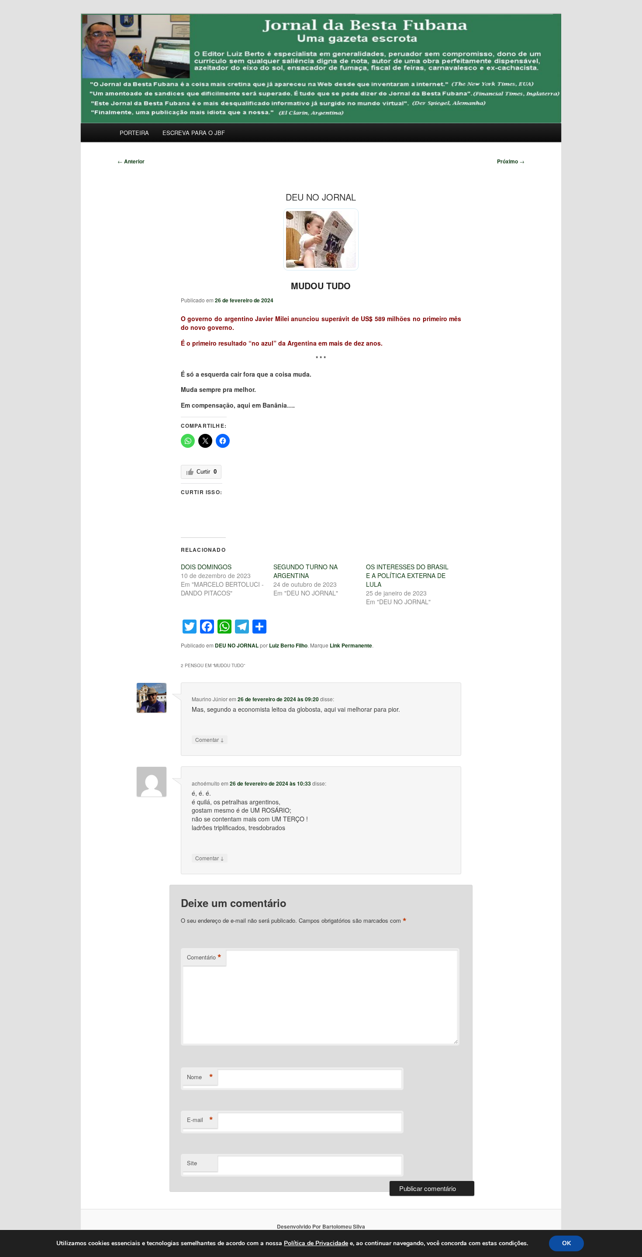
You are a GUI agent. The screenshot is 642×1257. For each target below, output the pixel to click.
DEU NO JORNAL (237, 645)
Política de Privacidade (316, 1243)
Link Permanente (351, 645)
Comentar (209, 739)
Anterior (131, 161)
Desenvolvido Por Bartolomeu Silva (321, 1226)
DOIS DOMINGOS (206, 566)
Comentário (204, 957)
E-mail (200, 1120)
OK (566, 1243)
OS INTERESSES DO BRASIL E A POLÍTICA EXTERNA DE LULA (407, 575)
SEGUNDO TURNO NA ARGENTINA (305, 571)
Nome (200, 1077)
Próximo (511, 161)
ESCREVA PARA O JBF (193, 132)
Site (192, 1163)
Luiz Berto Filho (288, 645)
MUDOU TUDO (321, 285)
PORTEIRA (134, 132)
